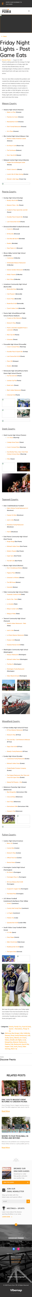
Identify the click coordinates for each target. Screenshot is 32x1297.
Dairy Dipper (10, 937)
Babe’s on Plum (11, 112)
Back (5, 36)
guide (7, 1038)
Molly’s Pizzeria (11, 274)
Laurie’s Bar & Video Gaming (15, 174)
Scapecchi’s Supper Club (14, 889)
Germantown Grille (12, 806)
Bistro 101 (10, 843)
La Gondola (10, 604)
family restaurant (21, 1035)
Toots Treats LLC (11, 248)
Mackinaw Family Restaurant (15, 524)
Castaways (10, 258)
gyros (11, 1038)
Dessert (7, 1035)
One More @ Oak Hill (13, 238)
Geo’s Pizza (10, 801)
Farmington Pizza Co (13, 877)
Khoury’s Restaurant (12, 654)
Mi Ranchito (10, 234)
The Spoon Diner (12, 951)
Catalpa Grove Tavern (13, 442)
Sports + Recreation (15, 1029)
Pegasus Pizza (11, 573)
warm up (14, 1049)
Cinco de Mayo (11, 797)
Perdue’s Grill (10, 640)
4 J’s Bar (9, 932)
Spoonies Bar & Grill (12, 922)
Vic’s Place (10, 131)
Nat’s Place (10, 279)
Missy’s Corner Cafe (12, 609)
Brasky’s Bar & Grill (12, 200)
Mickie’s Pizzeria (11, 551)
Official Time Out (11, 857)
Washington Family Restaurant (15, 669)
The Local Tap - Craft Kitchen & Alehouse (18, 739)
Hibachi (16, 1038)
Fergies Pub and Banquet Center (16, 162)
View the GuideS (8, 1182)
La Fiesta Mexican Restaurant (15, 635)
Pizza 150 (9, 361)
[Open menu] (29, 11)
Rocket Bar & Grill (12, 303)
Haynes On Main (11, 515)
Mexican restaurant (19, 1042)
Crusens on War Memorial (14, 318)
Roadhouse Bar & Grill (13, 947)
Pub (11, 1044)
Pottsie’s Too (10, 918)
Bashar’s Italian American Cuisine (16, 138)
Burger (17, 1033)
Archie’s (9, 903)
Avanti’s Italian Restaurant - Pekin (16, 623)
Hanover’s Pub (11, 811)
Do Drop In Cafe (11, 145)
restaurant (17, 1044)
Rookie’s (9, 243)
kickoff (12, 1040)
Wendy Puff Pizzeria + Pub (14, 782)
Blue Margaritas (11, 792)
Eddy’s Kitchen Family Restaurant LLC (17, 508)
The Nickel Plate (11, 893)
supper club (9, 1046)
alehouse (8, 1033)
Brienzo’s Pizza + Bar (13, 205)
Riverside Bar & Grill (12, 121)
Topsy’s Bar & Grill (12, 746)
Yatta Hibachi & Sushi (13, 676)
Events (11, 1027)
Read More (6, 1111)
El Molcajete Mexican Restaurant (16, 263)
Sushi (15, 1046)
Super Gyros (10, 556)
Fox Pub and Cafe (12, 375)
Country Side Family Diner (14, 908)
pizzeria (7, 1044)
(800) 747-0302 (16, 1259)
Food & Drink (26, 1027)
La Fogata (10, 913)
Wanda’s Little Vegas (13, 179)
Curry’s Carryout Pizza (13, 346)
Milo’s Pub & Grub (12, 942)
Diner (12, 1035)
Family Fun (17, 1027)
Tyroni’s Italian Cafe (12, 308)
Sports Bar (25, 1044)
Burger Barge (10, 541)
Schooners (10, 339)
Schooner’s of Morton (13, 577)
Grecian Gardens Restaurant (15, 270)
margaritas (8, 1042)
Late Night (18, 1040)
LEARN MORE (6, 1217)
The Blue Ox (10, 664)
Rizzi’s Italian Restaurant (14, 390)
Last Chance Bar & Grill (13, 221)
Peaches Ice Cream (12, 117)
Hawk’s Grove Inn (12, 169)
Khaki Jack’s (10, 385)
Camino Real (10, 848)
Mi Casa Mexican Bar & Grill (15, 882)
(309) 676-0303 (16, 1262)
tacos (20, 1046)
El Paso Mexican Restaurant (15, 730)
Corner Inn (10, 229)
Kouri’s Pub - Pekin (12, 599)
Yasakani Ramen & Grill (13, 645)
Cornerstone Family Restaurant (15, 758)
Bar (13, 1033)
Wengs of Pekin (11, 613)
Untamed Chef (11, 395)
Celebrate (26, 1033)
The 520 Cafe (11, 560)
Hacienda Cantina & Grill (14, 594)
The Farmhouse (11, 150)
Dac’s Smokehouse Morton (14, 568)
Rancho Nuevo (11, 862)
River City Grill (11, 334)
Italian (7, 1040)
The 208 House (11, 582)
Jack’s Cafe (10, 520)
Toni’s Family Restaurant (14, 126)
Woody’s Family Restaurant (14, 751)
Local (24, 1040)
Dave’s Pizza (10, 298)
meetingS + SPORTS (15, 1208)
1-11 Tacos (10, 437)
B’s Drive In (10, 872)
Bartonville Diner (11, 289)
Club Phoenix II (11, 294)
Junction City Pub (11, 380)
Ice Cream (23, 1038)
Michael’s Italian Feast (13, 546)
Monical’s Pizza (11, 323)
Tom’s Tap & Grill (11, 155)
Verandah (9, 587)
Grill (28, 1035)
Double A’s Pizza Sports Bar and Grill (17, 210)
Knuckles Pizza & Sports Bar (15, 217)
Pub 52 (9, 531)
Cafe (21, 1033)
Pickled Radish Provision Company (16, 768)
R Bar (8, 459)
